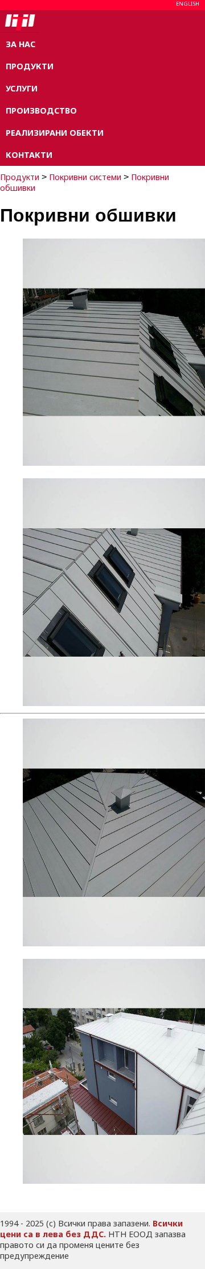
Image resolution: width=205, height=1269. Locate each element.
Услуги (22, 88)
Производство (41, 110)
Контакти (29, 154)
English (187, 3)
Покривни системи (85, 177)
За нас (20, 44)
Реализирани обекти (55, 132)
